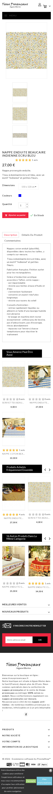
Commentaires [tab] (12, 240)
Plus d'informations (44, 781)
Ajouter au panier (15, 215)
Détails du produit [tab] (32, 234)
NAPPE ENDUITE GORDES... (13, 587)
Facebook (26, 714)
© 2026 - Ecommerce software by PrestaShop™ (26, 759)
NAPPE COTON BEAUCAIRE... (13, 453)
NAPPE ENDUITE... (39, 402)
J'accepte (30, 781)
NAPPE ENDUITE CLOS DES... (39, 587)
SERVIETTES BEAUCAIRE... (13, 402)
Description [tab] (10, 234)
